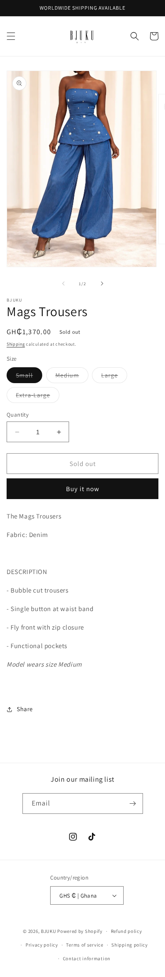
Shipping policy (129, 945)
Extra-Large (37, 397)
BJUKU (48, 931)
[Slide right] (102, 283)
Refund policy (126, 931)
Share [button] (25, 709)
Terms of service (84, 945)
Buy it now (82, 489)
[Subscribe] (133, 803)
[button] (11, 36)
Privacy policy (42, 945)
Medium (71, 377)
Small (29, 377)
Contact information (86, 958)
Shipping (16, 344)
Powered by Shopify (80, 931)
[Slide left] (63, 283)
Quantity (18, 414)
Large (114, 377)
